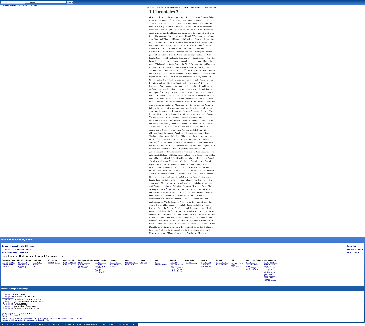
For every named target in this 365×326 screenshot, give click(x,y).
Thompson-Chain (90, 324)
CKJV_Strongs (99, 272)
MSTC (65, 263)
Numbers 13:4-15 (19, 320)
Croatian (272, 264)
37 (191, 154)
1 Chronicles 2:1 (7, 294)
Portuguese (270, 277)
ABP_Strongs (99, 263)
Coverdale (87, 263)
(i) (156, 17)
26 (207, 111)
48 (188, 192)
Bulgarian (267, 264)
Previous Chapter (163, 7)
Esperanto (267, 268)
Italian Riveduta (268, 274)
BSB (3, 266)
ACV (22, 268)
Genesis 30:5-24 (20, 318)
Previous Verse (175, 7)
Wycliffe (80, 263)
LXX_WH (135, 263)
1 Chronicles (33, 5)
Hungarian (267, 271)
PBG (265, 277)
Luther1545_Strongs (177, 264)
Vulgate (157, 263)
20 (176, 82)
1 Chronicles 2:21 (7, 301)
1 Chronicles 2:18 (7, 299)
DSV (187, 263)
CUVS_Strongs (236, 266)
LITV (26, 266)
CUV (232, 263)
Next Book (212, 7)
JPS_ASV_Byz (251, 268)
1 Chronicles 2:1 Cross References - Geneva (17, 249)
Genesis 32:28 (7, 315)
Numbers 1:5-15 (7, 320)
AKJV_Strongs (99, 271)
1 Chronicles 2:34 (7, 305)
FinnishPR (267, 269)
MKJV (70, 263)
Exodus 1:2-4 (77, 318)
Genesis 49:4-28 (67, 318)
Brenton (118, 263)
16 (157, 67)
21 (158, 85)
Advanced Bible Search (355, 249)
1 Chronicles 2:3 (7, 296)
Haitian (273, 269)
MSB (7, 266)
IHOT (34, 266)
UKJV (70, 264)
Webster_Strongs (100, 266)
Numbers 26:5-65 (32, 320)
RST (271, 263)
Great (86, 264)
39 (150, 161)
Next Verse (195, 7)
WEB (4, 264)
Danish (269, 266)
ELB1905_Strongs (176, 271)
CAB (121, 264)
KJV (3, 263)
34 (171, 145)
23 (166, 95)
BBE (49, 263)
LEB (11, 264)
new (105, 263)
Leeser (248, 266)
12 (161, 57)
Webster (255, 264)
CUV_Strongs (239, 263)
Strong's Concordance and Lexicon (50, 324)
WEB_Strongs (99, 269)
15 (189, 64)
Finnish (273, 268)
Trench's (111, 324)
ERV (10, 263)
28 (164, 120)
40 (199, 161)
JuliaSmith (24, 263)
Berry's (102, 324)
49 (173, 195)
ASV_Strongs (99, 268)
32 (187, 136)
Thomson (112, 263)
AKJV (8, 264)
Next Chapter (203, 7)
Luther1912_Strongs (177, 268)
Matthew (81, 264)
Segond (207, 264)
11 (177, 54)
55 (175, 226)
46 (213, 182)
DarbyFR (208, 263)
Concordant (21, 266)
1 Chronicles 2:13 (7, 298)
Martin (203, 264)
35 (200, 148)
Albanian (266, 263)
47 (166, 189)
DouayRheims (82, 268)
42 (186, 167)
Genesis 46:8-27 (55, 318)
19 (167, 79)
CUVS (233, 265)
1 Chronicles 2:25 (7, 303)
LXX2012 (112, 266)
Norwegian (267, 279)
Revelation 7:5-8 (43, 320)
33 (158, 142)
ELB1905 (179, 269)
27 (150, 117)
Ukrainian (274, 280)
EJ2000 (253, 269)
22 (160, 92)
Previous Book (152, 7)
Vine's (119, 324)
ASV (13, 263)
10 (158, 51)
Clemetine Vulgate (161, 264)
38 (171, 157)
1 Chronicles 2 (185, 7)
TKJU (74, 264)
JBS (225, 264)
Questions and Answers (23, 324)
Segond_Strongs (206, 266)
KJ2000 (65, 264)
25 (164, 107)
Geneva (24, 5)
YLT (7, 263)
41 (189, 164)
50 (180, 201)
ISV (56, 263)
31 (158, 132)
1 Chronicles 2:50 (7, 308)
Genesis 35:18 (31, 318)
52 (155, 211)
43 (198, 173)
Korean (266, 276)
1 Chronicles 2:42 (7, 306)
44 (200, 176)
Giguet (203, 263)
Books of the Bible (353, 252)
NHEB (248, 269)
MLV (26, 268)
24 (191, 101)
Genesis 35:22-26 (43, 318)
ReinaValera (220, 264)
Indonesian (267, 272)
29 (188, 123)
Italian (273, 272)
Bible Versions (15, 5)
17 (185, 70)
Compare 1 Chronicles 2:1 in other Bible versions (18, 246)
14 (155, 64)
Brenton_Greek (114, 264)
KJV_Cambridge (251, 263)
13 (205, 57)
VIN (59, 263)
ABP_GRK (128, 263)
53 (176, 214)
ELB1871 (173, 269)
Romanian (267, 280)
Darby (19, 264)
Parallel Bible (351, 246)
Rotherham (25, 264)
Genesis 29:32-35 (8, 318)
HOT (141, 263)
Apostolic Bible (130, 324)
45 (207, 179)
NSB (52, 263)
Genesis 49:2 (16, 315)
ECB (19, 268)
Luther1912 (174, 266)
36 (210, 151)
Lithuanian (272, 276)
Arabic (275, 263)
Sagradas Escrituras (222, 263)
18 (186, 73)
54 (187, 220)
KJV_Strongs (99, 264)
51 (156, 208)
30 (207, 126)
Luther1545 (174, 263)
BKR (265, 266)
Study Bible (5, 5)
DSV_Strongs (193, 263)
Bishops (86, 266)
